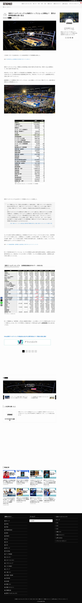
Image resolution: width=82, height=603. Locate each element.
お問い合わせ (59, 538)
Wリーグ (8, 548)
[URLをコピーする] (1, 305)
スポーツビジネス (10, 560)
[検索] (78, 0)
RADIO (7, 536)
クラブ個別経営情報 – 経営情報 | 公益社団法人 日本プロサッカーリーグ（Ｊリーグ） (23, 244)
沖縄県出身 (8, 590)
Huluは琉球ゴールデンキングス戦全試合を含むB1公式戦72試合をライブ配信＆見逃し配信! (25, 336)
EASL (7, 524)
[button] (1, 298)
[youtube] (75, 0)
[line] (73, 0)
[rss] (76, 0)
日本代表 (8, 578)
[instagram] (71, 0)
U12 (7, 539)
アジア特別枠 (9, 554)
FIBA (7, 527)
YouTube (8, 551)
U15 (7, 542)
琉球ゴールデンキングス (11, 593)
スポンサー (8, 557)
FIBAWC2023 (9, 530)
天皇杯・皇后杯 (9, 575)
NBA (7, 533)
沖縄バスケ (8, 584)
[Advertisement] (29, 364)
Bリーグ (10, 17)
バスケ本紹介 (9, 566)
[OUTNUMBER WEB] (7, 3)
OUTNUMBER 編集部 (10, 419)
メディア (8, 569)
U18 (7, 545)
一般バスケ (8, 572)
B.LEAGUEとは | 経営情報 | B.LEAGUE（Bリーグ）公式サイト (18, 59)
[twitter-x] (70, 0)
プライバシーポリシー (61, 541)
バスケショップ (9, 563)
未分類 (7, 581)
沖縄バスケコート (10, 587)
